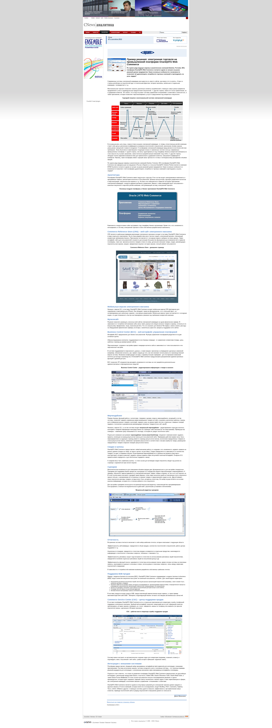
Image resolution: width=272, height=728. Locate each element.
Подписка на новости (178, 716)
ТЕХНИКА (133, 32)
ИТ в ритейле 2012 (115, 39)
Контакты (113, 722)
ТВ (139, 32)
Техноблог (86, 716)
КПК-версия (168, 716)
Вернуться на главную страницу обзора (121, 702)
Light (102, 17)
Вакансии (107, 722)
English (86, 17)
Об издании (95, 722)
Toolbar (162, 716)
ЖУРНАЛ (125, 32)
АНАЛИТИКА (104, 32)
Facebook (116, 17)
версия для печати (182, 46)
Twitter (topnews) (108, 17)
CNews (157, 721)
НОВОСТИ (95, 32)
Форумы (92, 716)
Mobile (93, 17)
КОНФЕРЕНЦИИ (115, 32)
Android (98, 17)
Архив (100, 716)
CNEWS (88, 32)
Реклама (102, 722)
